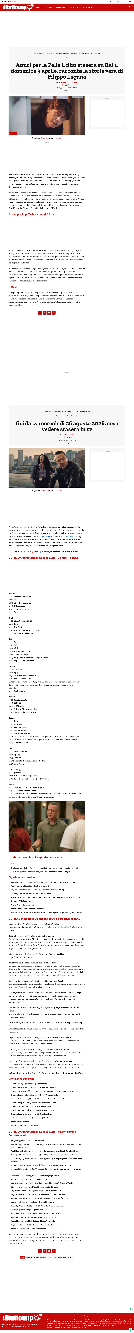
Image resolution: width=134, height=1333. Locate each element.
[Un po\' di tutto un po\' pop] (18, 7)
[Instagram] (114, 2)
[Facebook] (111, 2)
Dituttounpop (37, 53)
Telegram (44, 138)
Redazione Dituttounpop (68, 82)
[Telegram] (118, 2)
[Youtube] (130, 2)
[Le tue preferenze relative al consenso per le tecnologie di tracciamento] (130, 1329)
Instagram (57, 138)
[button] (130, 7)
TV (43, 53)
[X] (122, 2)
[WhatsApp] (126, 2)
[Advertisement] (67, 29)
